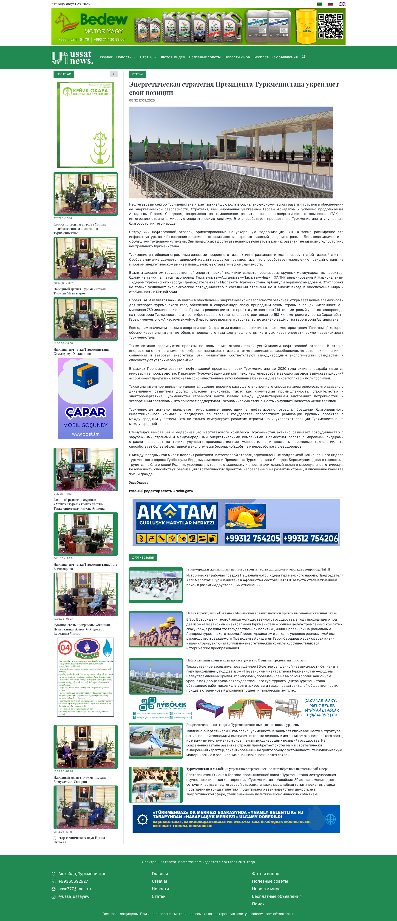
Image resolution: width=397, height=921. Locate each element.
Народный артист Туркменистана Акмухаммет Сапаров (80, 779)
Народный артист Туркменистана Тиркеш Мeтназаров (80, 291)
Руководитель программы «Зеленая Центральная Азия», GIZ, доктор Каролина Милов (82, 629)
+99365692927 (72, 881)
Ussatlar (106, 57)
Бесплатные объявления (276, 57)
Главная (160, 873)
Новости (124, 57)
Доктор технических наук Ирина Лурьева (79, 839)
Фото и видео (173, 57)
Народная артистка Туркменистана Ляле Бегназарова (85, 566)
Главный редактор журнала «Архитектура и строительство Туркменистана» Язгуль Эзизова (79, 503)
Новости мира (237, 57)
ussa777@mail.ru (74, 888)
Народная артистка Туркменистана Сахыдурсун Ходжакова (81, 351)
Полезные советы (205, 57)
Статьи (146, 57)
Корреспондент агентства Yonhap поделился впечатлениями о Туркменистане (80, 228)
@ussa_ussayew (73, 896)
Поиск (258, 904)
